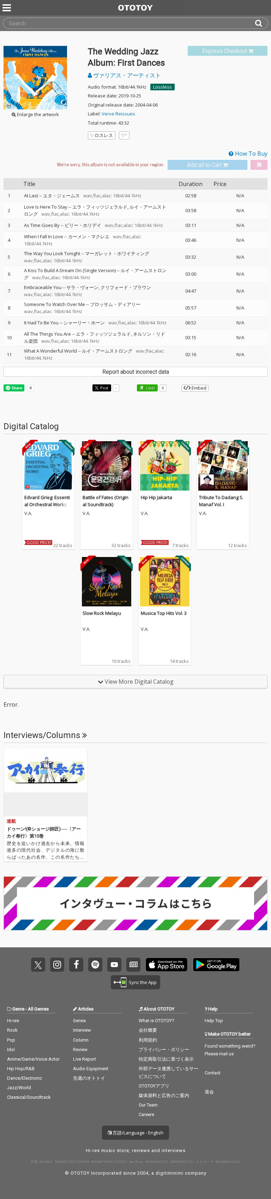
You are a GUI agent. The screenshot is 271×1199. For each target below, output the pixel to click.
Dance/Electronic (24, 1078)
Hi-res (13, 1020)
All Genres (38, 1009)
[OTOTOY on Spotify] (95, 965)
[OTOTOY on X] (38, 965)
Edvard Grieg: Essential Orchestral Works (47, 501)
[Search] (261, 23)
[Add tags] (124, 135)
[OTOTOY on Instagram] (57, 965)
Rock (12, 1030)
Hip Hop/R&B (21, 1068)
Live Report (84, 1059)
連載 (11, 821)
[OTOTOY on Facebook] (76, 965)
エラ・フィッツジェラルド (99, 207)
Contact (213, 1072)
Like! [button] (150, 387)
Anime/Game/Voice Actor (33, 1059)
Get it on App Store (166, 965)
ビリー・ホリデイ (83, 225)
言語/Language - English (137, 1132)
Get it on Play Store (216, 965)
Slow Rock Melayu (102, 613)
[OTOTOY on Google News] (133, 965)
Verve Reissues (118, 113)
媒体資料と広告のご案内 (164, 1095)
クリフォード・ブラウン (126, 287)
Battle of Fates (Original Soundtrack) (105, 501)
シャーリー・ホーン (84, 322)
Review (80, 1049)
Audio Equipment (90, 1068)
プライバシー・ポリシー (164, 1049)
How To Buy (250, 153)
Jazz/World (19, 1087)
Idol (11, 1049)
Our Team (148, 1105)
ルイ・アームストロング (107, 351)
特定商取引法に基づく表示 (166, 1059)
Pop (11, 1040)
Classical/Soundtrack (29, 1097)
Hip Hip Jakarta (156, 497)
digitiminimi (169, 1173)
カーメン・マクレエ (88, 236)
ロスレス (104, 135)
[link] (227, 51)
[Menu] (7, 8)
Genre (18, 1009)
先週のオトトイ (89, 1078)
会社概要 (148, 1030)
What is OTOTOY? (156, 1020)
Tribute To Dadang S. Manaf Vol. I (221, 501)
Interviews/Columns (43, 735)
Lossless (162, 87)
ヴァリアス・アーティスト (126, 75)
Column (81, 1040)
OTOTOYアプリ (154, 1086)
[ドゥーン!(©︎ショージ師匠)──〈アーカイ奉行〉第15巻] (45, 782)
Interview (82, 1030)
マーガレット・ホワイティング (117, 253)
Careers (146, 1114)
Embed (198, 388)
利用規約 (148, 1040)
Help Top (214, 1020)
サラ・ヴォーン (82, 287)
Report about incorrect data (135, 371)
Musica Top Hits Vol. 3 (164, 613)
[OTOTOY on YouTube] (114, 965)
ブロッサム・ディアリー (115, 304)
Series (79, 1020)
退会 (209, 1092)
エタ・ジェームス (61, 195)
